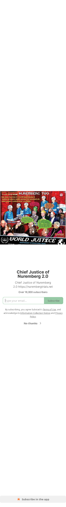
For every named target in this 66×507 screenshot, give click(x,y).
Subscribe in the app (35, 499)
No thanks (30, 323)
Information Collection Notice (35, 313)
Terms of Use (49, 309)
